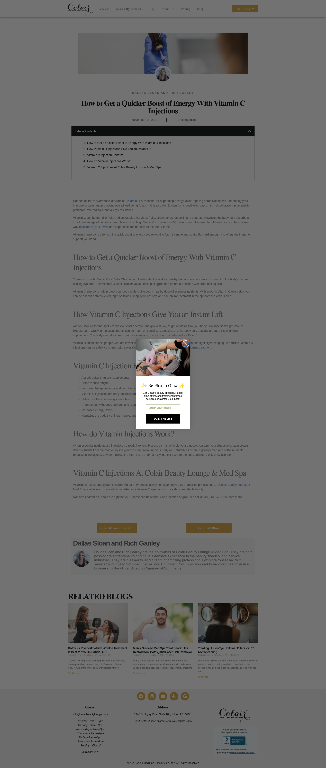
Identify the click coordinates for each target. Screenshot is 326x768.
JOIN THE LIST (163, 419)
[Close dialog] (186, 344)
